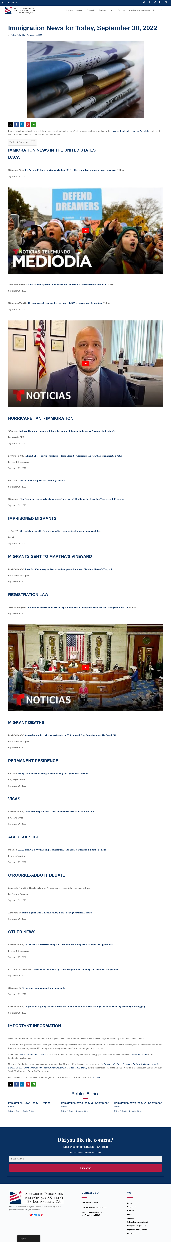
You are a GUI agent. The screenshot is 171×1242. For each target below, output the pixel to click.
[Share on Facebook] (16, 124)
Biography (91, 10)
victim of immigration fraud (32, 1054)
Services (121, 10)
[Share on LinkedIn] (22, 124)
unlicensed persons (139, 1054)
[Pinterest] (165, 2)
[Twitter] (155, 2)
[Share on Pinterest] (28, 124)
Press (111, 10)
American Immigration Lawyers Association (130, 130)
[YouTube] (144, 2)
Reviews (102, 10)
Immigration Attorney (74, 10)
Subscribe (85, 1168)
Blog (155, 10)
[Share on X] (10, 124)
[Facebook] (150, 2)
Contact (164, 10)
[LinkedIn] (160, 2)
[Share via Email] (33, 124)
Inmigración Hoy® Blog (136, 1226)
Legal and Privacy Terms (137, 1229)
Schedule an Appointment (139, 10)
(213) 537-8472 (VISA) (90, 1202)
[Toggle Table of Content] (31, 142)
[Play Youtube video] (85, 230)
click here (96, 1077)
